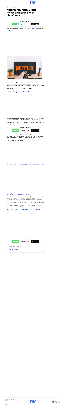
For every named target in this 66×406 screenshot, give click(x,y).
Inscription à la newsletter (9, 399)
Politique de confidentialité (9, 404)
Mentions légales (8, 403)
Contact (6, 400)
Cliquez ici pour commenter (13, 249)
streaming (32, 28)
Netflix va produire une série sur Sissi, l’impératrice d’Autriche (28, 80)
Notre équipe (7, 401)
